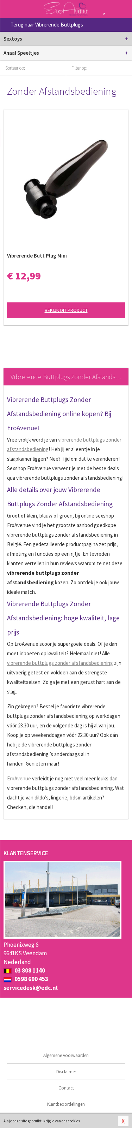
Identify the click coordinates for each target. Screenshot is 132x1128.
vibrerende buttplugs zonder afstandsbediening (60, 663)
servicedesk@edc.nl (31, 988)
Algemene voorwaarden (66, 1055)
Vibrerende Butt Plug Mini (37, 255)
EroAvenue (19, 778)
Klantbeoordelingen (66, 1104)
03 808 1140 (29, 970)
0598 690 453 (30, 979)
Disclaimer (66, 1072)
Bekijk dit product (66, 310)
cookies (74, 1120)
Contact (66, 1088)
